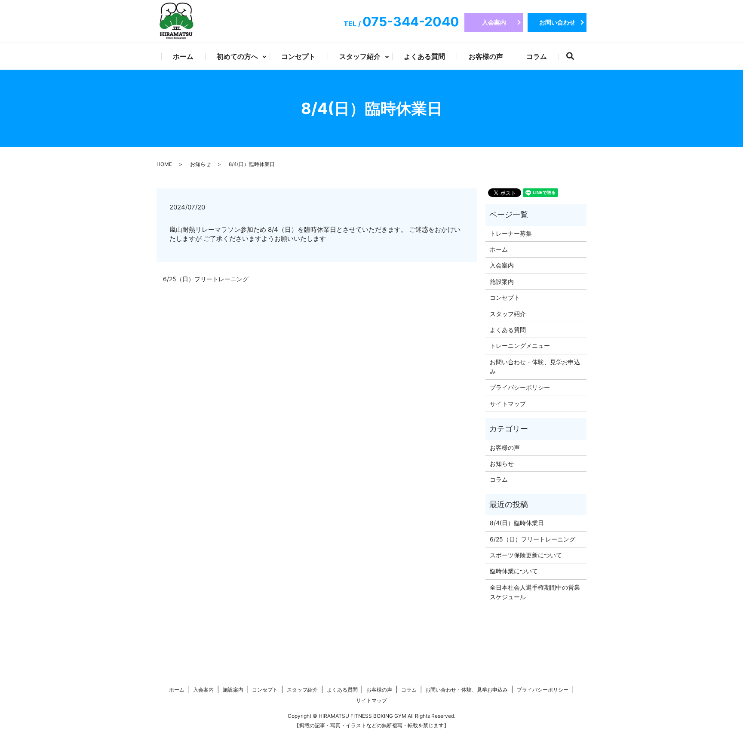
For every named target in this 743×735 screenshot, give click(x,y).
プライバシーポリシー (520, 387)
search (576, 57)
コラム (536, 56)
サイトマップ (508, 403)
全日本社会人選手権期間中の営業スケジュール (535, 592)
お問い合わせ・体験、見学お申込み (535, 366)
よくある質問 (424, 56)
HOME (164, 164)
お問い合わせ (557, 22)
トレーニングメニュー (520, 345)
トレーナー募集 (511, 233)
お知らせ (200, 164)
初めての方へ (237, 56)
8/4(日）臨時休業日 (517, 522)
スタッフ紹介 (360, 56)
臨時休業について (514, 571)
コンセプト (298, 56)
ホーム (183, 56)
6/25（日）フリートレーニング (206, 279)
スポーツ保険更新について (526, 555)
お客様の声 (486, 56)
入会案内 (494, 22)
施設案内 (502, 281)
